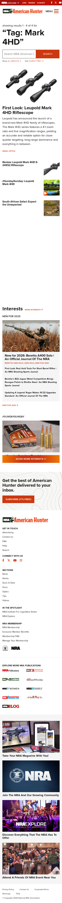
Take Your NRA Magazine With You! (25, 756)
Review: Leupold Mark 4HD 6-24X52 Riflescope (20, 163)
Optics (12, 151)
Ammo (5, 578)
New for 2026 (42, 363)
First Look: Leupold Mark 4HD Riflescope (27, 110)
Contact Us (7, 537)
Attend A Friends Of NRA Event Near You (29, 877)
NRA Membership (11, 627)
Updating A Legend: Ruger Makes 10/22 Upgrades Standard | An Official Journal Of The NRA (30, 394)
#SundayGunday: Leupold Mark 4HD (18, 182)
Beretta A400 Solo (14, 363)
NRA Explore (8, 616)
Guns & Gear (8, 582)
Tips (4, 596)
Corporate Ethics (41, 889)
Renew (31, 2)
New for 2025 (9, 405)
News (5, 151)
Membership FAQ (10, 636)
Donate (41, 2)
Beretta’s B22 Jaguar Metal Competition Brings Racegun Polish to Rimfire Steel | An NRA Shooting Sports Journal (31, 382)
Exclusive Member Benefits (15, 631)
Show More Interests (38, 459)
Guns (5, 587)
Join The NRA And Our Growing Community (30, 795)
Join (24, 2)
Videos (5, 600)
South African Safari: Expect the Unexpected (19, 203)
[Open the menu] (56, 11)
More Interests (33, 309)
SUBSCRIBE (18, 499)
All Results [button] (13, 61)
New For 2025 (11, 316)
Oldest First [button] (35, 61)
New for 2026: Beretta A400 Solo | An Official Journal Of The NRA (29, 357)
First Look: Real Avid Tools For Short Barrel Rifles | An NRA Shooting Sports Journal (30, 370)
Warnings (6, 893)
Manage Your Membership (15, 640)
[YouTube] (60, 2)
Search (47, 54)
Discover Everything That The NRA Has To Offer (29, 836)
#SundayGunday (13, 416)
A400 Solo (29, 363)
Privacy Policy (8, 889)
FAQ (4, 541)
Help (4, 545)
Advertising (8, 532)
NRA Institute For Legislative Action (19, 611)
